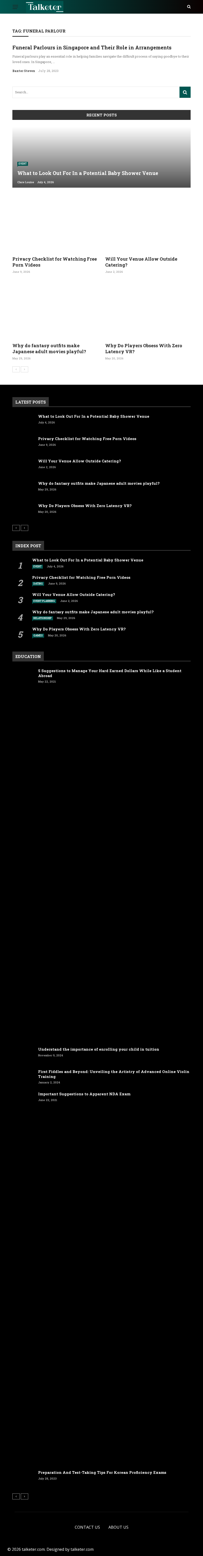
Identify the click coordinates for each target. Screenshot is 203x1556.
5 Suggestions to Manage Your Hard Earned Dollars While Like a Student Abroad (109, 673)
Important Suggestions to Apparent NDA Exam (84, 1093)
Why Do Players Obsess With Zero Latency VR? (143, 348)
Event (23, 163)
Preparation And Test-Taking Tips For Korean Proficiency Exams (102, 1472)
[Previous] (16, 369)
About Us (118, 1527)
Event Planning (44, 601)
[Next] (24, 369)
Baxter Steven (23, 71)
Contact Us (87, 1527)
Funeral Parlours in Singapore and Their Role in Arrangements (92, 47)
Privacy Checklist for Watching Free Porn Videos (54, 262)
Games (38, 635)
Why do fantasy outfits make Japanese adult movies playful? (49, 348)
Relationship (42, 618)
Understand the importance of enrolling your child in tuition (98, 1049)
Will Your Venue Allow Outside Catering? (141, 262)
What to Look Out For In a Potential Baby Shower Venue (93, 416)
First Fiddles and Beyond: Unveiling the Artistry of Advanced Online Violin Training (113, 1074)
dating (38, 583)
